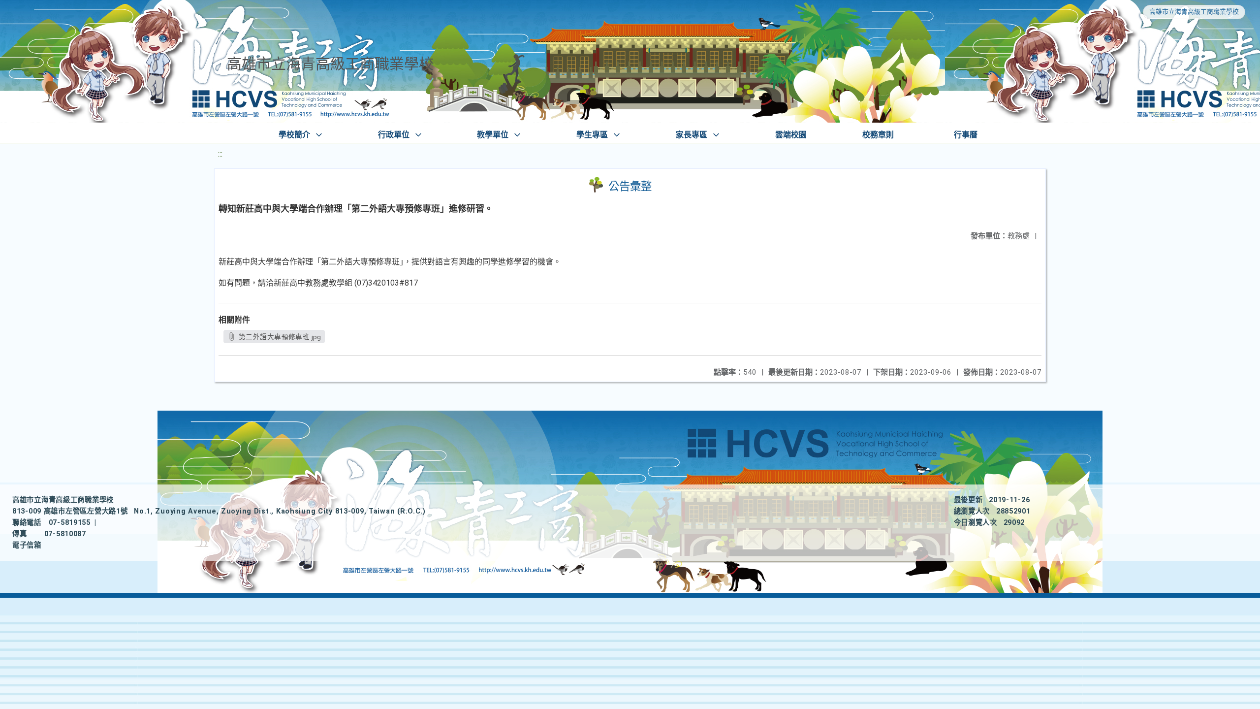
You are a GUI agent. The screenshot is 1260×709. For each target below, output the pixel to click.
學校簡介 (294, 134)
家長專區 (691, 134)
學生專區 (592, 134)
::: (220, 154)
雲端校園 (791, 134)
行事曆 (965, 134)
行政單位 (394, 134)
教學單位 (492, 134)
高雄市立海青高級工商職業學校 (1194, 11)
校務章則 (878, 134)
